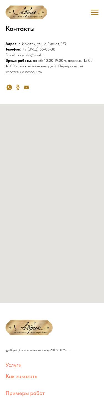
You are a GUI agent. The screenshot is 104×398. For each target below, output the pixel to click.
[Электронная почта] (26, 87)
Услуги (14, 365)
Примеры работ (25, 393)
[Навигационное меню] (94, 12)
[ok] (17, 87)
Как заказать (21, 376)
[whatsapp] (9, 87)
